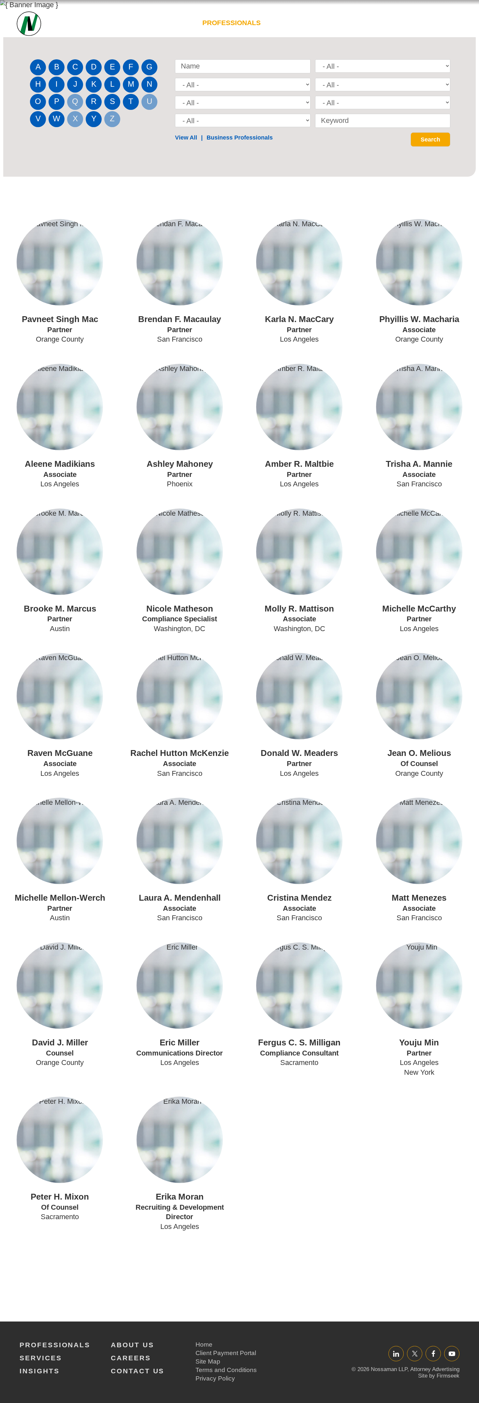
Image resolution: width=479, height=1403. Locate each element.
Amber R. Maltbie (299, 464)
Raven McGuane (60, 753)
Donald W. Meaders (299, 753)
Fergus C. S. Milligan (299, 1042)
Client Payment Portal (226, 1353)
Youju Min (419, 1042)
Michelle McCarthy (419, 608)
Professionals (231, 22)
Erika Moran (180, 1197)
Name (190, 66)
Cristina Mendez (299, 898)
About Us (378, 22)
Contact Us (137, 1371)
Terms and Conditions (226, 1369)
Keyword (335, 120)
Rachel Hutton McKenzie (179, 753)
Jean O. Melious (419, 753)
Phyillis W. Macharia (419, 319)
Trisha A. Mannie (419, 464)
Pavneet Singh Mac (60, 319)
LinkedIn (396, 1354)
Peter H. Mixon (60, 1197)
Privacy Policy (215, 1378)
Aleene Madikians (60, 464)
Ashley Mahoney (180, 464)
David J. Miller (60, 1042)
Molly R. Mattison (299, 608)
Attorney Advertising (434, 1369)
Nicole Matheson (179, 608)
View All (186, 137)
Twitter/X (414, 1354)
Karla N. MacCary (299, 319)
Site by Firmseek (438, 1376)
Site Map (208, 1361)
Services (289, 22)
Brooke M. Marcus (60, 608)
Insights (333, 22)
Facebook (433, 1354)
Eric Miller (179, 1042)
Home (204, 1344)
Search (455, 26)
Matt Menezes (419, 898)
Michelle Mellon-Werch (60, 898)
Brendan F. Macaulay (179, 319)
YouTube (451, 1354)
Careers (424, 22)
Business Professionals (240, 137)
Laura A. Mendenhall (180, 898)
